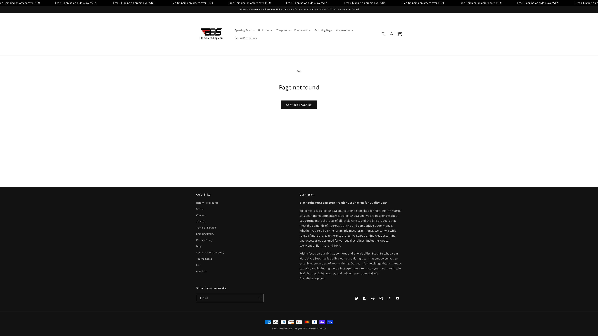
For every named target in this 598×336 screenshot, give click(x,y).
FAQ (198, 265)
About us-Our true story (210, 252)
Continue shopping (299, 105)
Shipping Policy (205, 234)
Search (200, 209)
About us (201, 271)
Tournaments (204, 258)
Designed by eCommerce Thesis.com (310, 328)
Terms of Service (206, 227)
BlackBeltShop (285, 328)
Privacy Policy (204, 240)
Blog (199, 246)
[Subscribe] (259, 298)
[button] (244, 30)
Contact (201, 215)
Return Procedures (207, 202)
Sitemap (201, 221)
